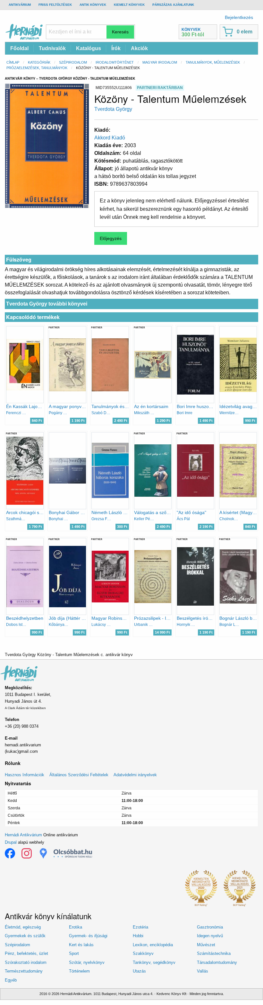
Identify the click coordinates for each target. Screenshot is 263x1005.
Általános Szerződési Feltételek (78, 774)
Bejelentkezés (239, 17)
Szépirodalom (73, 62)
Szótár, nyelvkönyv (87, 962)
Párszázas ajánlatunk (173, 4)
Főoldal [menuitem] (19, 48)
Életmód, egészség (23, 927)
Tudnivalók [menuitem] (52, 48)
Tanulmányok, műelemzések (213, 62)
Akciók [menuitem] (139, 48)
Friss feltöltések (55, 4)
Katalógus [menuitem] (88, 48)
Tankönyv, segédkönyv (154, 962)
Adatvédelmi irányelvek (135, 774)
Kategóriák (39, 62)
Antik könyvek (93, 4)
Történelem (79, 971)
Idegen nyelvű (210, 935)
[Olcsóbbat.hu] (73, 853)
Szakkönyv (143, 953)
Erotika (75, 927)
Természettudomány (24, 971)
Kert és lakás (81, 944)
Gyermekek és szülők (25, 935)
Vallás (202, 971)
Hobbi (138, 935)
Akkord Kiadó (109, 137)
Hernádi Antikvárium (23, 834)
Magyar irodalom (159, 62)
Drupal (11, 842)
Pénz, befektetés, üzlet (26, 953)
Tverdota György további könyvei (46, 304)
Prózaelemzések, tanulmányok (36, 68)
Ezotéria (140, 927)
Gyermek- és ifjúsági (88, 935)
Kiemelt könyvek (129, 4)
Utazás (139, 971)
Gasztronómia (210, 927)
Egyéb (11, 980)
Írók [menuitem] (116, 48)
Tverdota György (113, 109)
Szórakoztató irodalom (26, 962)
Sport (74, 953)
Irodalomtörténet (115, 62)
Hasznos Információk (24, 774)
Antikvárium (20, 4)
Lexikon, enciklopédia (153, 944)
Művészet (206, 944)
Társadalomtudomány (217, 962)
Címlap (12, 62)
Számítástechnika (214, 953)
